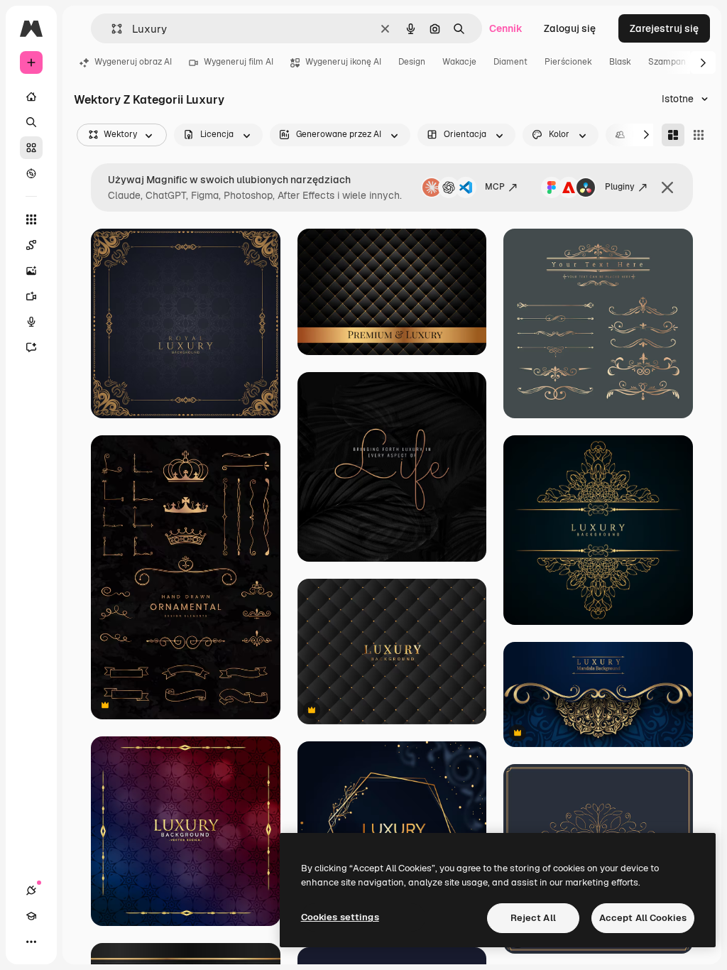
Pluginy (620, 186)
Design (411, 61)
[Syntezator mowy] (31, 321)
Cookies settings (340, 917)
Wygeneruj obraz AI (133, 61)
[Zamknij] (667, 187)
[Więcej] (31, 941)
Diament (510, 61)
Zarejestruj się (664, 28)
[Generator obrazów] (31, 270)
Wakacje (459, 61)
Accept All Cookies (643, 918)
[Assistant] (31, 347)
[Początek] (31, 96)
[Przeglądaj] (31, 173)
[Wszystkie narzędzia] (31, 219)
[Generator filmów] (31, 296)
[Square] (698, 135)
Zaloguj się (570, 28)
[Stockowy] (31, 147)
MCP (495, 186)
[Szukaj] (31, 122)
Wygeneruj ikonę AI (343, 61)
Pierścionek (568, 61)
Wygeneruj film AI (238, 61)
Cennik (506, 28)
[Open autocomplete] (111, 28)
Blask (620, 61)
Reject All (533, 918)
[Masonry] (673, 135)
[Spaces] (31, 245)
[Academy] (31, 916)
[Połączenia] (31, 890)
